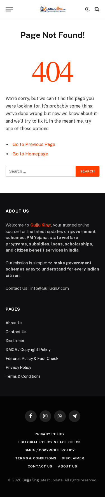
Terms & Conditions (23, 376)
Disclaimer (15, 340)
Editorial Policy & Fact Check (32, 358)
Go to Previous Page (34, 144)
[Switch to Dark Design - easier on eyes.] (87, 9)
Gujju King (30, 480)
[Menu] (9, 9)
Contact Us (16, 332)
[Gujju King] (52, 9)
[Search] (96, 9)
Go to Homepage (30, 154)
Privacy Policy (18, 367)
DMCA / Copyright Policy (28, 349)
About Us (14, 323)
